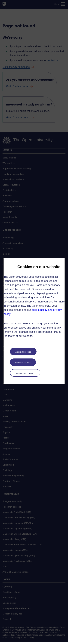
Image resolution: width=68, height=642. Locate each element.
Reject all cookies (23, 362)
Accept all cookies (23, 352)
